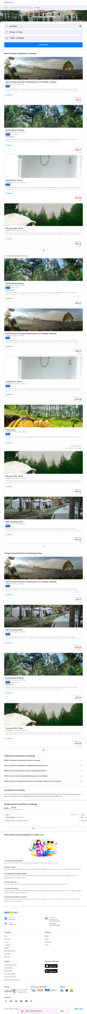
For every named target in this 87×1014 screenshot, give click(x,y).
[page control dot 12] (47, 828)
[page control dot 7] (41, 828)
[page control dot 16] (52, 828)
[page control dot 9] (43, 828)
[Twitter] (11, 1001)
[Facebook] (6, 1001)
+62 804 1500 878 (54, 921)
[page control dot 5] (38, 828)
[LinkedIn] (16, 1001)
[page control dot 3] (36, 828)
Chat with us (12, 919)
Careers (6, 942)
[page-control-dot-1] (43, 250)
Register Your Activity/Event (12, 980)
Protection (7, 954)
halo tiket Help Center (10, 965)
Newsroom (7, 939)
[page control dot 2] (34, 828)
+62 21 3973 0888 (54, 925)
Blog (5, 936)
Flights (47, 936)
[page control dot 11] (46, 828)
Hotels (46, 939)
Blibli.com (7, 957)
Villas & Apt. (48, 942)
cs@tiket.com (12, 924)
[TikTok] (31, 1001)
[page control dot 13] (48, 828)
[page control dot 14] (50, 828)
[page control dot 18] (55, 828)
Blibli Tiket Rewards (9, 951)
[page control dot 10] (45, 828)
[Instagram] (26, 1001)
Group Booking (8, 968)
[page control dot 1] (33, 828)
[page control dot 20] (57, 828)
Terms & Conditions (10, 974)
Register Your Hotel (9, 977)
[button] (43, 760)
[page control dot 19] (56, 828)
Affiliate (6, 948)
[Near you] (80, 26)
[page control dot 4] (37, 828)
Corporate (7, 945)
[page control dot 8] (42, 828)
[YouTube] (21, 1001)
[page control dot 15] (51, 828)
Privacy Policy (8, 971)
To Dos (47, 945)
